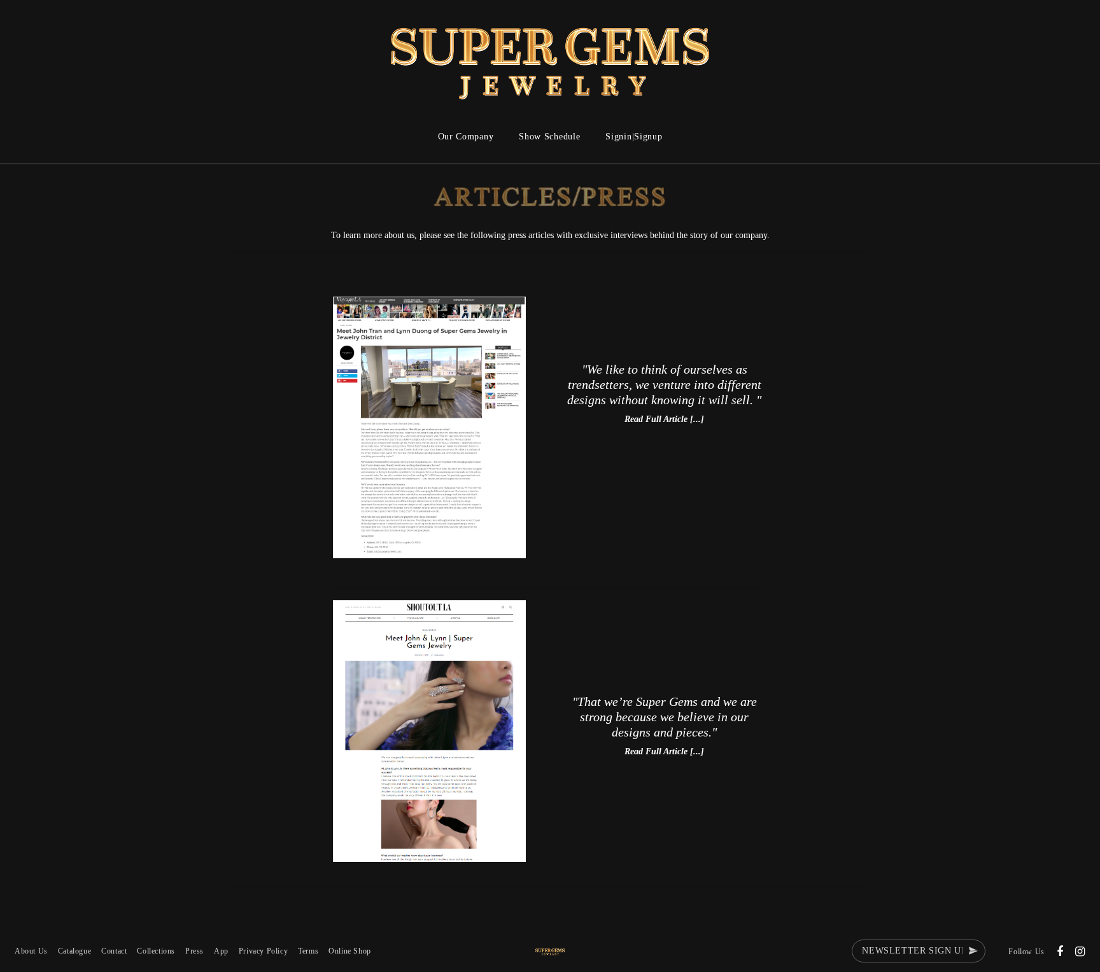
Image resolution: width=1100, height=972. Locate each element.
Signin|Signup (633, 136)
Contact (114, 951)
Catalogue (74, 951)
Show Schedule (549, 136)
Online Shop (349, 951)
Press (194, 951)
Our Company (466, 136)
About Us (31, 951)
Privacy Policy (263, 951)
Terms (308, 951)
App (221, 951)
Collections (156, 951)
